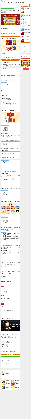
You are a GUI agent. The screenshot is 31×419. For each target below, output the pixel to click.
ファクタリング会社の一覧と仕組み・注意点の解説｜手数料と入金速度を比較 (25, 47)
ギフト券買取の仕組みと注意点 (5, 363)
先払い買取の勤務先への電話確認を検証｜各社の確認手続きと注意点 (27, 33)
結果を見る (18, 295)
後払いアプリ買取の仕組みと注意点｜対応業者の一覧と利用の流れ (25, 54)
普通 (2, 301)
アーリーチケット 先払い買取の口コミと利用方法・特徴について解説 (27, 15)
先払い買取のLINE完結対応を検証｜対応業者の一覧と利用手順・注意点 (27, 26)
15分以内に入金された (4, 291)
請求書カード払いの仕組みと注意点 (6, 366)
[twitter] (3, 374)
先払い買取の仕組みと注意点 (5, 360)
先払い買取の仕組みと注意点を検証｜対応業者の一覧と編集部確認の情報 (25, 52)
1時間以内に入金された (4, 292)
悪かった (3, 302)
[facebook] (2, 374)
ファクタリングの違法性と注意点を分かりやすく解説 (25, 49)
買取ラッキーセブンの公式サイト (10, 59)
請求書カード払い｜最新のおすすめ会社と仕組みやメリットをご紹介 (25, 44)
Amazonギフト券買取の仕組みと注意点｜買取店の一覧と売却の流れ (25, 56)
